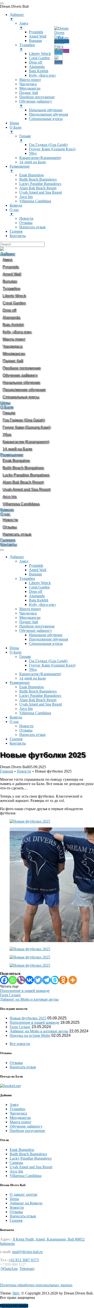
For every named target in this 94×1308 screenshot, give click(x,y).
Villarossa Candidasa (35, 713)
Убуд (33, 669)
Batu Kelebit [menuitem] (38, 71)
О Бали (6, 407)
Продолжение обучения (48, 639)
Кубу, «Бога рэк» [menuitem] (42, 75)
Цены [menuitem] (14, 123)
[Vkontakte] (29, 980)
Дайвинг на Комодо (26, 1203)
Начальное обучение (45, 635)
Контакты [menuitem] (18, 236)
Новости (26, 726)
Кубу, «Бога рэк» (42, 604)
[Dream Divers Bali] (2, 249)
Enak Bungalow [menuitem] (31, 175)
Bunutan (35, 574)
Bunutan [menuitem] (35, 41)
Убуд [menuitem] (33, 153)
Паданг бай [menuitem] (28, 93)
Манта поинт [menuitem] (30, 80)
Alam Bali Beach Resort (37, 700)
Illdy (16, 1293)
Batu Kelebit (38, 600)
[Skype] (55, 980)
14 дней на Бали (32, 678)
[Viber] (21, 980)
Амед (23, 561)
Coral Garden (39, 587)
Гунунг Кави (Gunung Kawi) (52, 665)
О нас (5, 514)
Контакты (8, 544)
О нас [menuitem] (14, 212)
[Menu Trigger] (2, 3)
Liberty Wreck (40, 583)
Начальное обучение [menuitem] (45, 110)
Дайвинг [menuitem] (17, 17)
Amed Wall (37, 570)
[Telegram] (46, 980)
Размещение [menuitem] (20, 168)
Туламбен (27, 578)
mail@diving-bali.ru (27, 1252)
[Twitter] (38, 980)
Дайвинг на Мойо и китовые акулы (39, 1031)
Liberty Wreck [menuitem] (40, 54)
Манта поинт (30, 609)
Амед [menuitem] (23, 25)
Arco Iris (26, 709)
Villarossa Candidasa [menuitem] (35, 201)
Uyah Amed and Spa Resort (40, 704)
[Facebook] (4, 980)
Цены (5, 403)
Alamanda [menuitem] (37, 67)
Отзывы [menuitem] (26, 223)
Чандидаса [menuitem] (28, 84)
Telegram (27, 1269)
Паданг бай (28, 622)
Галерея (7, 540)
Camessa (16, 1163)
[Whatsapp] (12, 980)
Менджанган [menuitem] (29, 88)
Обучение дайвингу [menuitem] (35, 103)
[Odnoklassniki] (63, 980)
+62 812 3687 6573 (23, 1260)
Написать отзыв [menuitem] (32, 227)
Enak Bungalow (31, 687)
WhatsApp (9, 1269)
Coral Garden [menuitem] (39, 58)
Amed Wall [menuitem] (37, 36)
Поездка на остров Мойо (30, 1035)
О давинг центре (23, 1194)
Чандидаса (28, 613)
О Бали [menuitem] (15, 129)
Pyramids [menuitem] (36, 32)
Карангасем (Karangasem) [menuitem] (40, 158)
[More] (72, 980)
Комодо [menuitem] (16, 205)
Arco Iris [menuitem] (26, 197)
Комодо (6, 510)
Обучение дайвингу (35, 630)
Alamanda (37, 596)
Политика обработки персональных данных (36, 1285)
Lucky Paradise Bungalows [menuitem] (40, 184)
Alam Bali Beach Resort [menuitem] (37, 188)
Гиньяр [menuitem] (25, 138)
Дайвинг (7, 254)
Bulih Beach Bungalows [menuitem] (38, 179)
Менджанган (29, 617)
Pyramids (36, 565)
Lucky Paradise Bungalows (40, 696)
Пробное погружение (37, 626)
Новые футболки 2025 (28, 1018)
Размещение (11, 455)
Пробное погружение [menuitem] (37, 97)
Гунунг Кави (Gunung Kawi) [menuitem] (52, 149)
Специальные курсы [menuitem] (46, 119)
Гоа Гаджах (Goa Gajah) (48, 661)
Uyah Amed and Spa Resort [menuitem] (40, 192)
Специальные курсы (46, 643)
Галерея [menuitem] (16, 231)
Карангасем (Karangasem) (40, 674)
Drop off (35, 591)
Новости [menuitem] (26, 218)
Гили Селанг (20, 1027)
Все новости (20, 1044)
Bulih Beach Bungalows (38, 691)
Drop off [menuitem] (35, 62)
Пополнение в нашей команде (34, 1022)
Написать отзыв (32, 735)
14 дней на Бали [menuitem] (32, 162)
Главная (6, 771)
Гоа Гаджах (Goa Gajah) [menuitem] (48, 145)
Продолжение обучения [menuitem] (48, 114)
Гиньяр (25, 656)
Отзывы (26, 730)
